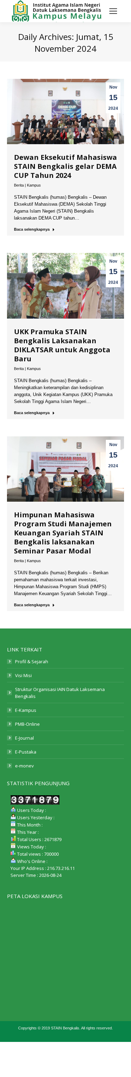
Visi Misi (23, 675)
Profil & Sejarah (31, 661)
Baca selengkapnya (32, 229)
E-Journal (24, 738)
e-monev (24, 766)
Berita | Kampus (27, 185)
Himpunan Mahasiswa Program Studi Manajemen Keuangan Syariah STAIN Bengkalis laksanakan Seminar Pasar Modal (63, 533)
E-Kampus (25, 710)
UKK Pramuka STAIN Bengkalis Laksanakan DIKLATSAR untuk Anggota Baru (62, 345)
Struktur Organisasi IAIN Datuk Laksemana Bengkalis (60, 692)
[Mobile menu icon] (113, 11)
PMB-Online (27, 724)
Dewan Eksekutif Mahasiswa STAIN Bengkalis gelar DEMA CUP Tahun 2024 (65, 166)
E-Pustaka (25, 752)
